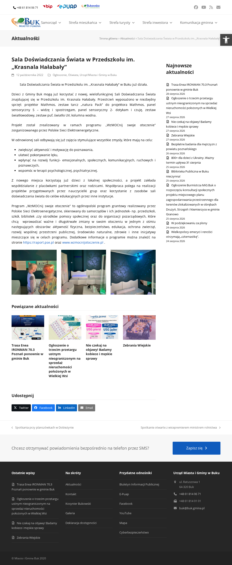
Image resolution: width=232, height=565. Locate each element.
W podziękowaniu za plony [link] (189, 223)
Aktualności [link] (127, 38)
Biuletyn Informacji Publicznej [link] (139, 484)
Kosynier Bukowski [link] (78, 504)
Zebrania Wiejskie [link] (137, 345)
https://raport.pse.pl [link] (38, 242)
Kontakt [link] (70, 494)
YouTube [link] (125, 513)
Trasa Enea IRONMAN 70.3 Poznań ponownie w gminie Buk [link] (27, 352)
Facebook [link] (126, 504)
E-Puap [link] (124, 494)
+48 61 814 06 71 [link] (27, 8)
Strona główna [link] (108, 38)
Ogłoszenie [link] (60, 75)
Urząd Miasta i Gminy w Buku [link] (98, 75)
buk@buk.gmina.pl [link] (192, 508)
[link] (226, 40)
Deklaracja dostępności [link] (81, 523)
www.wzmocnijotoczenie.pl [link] (82, 242)
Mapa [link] (123, 523)
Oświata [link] (73, 75)
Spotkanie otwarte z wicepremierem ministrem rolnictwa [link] (179, 427)
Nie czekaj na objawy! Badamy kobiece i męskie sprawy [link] (99, 352)
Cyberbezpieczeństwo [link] (134, 532)
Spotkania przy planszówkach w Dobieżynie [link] (43, 427)
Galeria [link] (70, 513)
